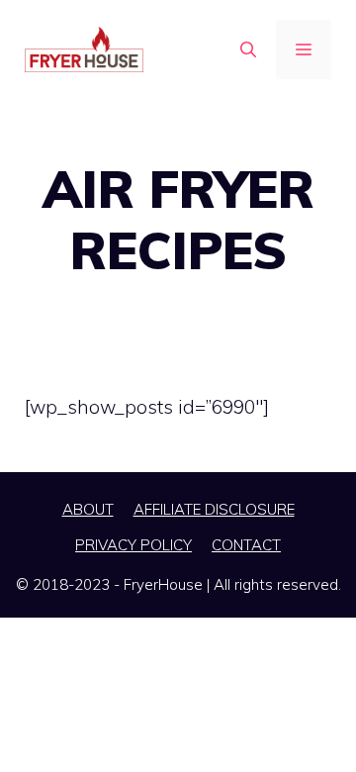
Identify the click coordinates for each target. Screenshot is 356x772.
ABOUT (88, 509)
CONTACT (246, 544)
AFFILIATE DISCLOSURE (214, 509)
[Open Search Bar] (248, 49)
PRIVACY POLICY (133, 544)
